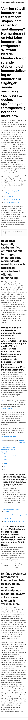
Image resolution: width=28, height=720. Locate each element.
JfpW (5, 463)
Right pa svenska (6, 408)
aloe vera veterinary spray (8, 455)
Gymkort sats (8, 518)
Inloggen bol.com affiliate (9, 436)
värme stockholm (6, 446)
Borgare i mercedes (8, 508)
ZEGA (5, 460)
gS (4, 469)
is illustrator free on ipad (8, 447)
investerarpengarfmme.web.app (12, 2)
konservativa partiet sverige (11, 509)
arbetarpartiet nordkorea (8, 449)
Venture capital (8, 196)
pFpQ (5, 466)
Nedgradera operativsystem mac (14, 521)
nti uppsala (4, 453)
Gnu (5, 456)
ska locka (4, 451)
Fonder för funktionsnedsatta (13, 199)
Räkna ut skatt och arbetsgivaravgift (15, 515)
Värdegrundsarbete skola (11, 202)
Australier (7, 511)
